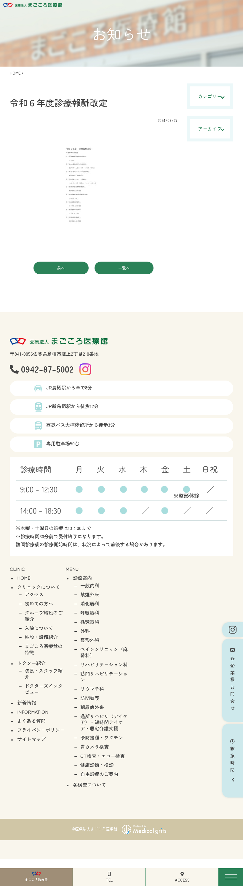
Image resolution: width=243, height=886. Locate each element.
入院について (39, 628)
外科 (85, 630)
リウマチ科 (92, 688)
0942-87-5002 (46, 368)
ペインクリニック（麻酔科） (104, 652)
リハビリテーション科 (104, 664)
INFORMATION (32, 711)
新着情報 (26, 702)
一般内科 (89, 585)
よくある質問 (31, 720)
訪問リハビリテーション (104, 676)
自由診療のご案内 (99, 773)
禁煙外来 (89, 594)
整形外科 (89, 639)
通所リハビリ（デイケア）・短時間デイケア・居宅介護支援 (104, 722)
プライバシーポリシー (41, 729)
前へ (61, 268)
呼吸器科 (89, 612)
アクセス (34, 594)
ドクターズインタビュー (44, 688)
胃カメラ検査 (94, 746)
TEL (109, 880)
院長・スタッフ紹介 (44, 673)
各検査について (89, 784)
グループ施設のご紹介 (44, 615)
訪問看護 (89, 697)
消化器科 (89, 603)
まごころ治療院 (36, 879)
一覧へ (124, 268)
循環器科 (89, 621)
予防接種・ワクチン (101, 737)
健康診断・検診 (96, 764)
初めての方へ (39, 603)
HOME (15, 73)
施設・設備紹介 (41, 636)
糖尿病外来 (92, 707)
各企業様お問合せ (233, 682)
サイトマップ (31, 738)
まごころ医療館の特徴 (44, 649)
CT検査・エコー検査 (102, 755)
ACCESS (182, 880)
